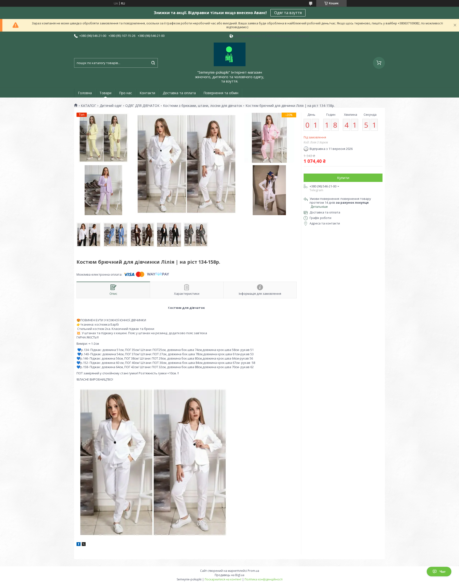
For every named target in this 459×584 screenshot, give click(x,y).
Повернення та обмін (220, 93)
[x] (84, 545)
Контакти (147, 93)
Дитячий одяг (111, 106)
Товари (105, 93)
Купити (343, 177)
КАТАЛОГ (88, 106)
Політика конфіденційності (264, 579)
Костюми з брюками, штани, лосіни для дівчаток (202, 106)
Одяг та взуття (288, 12)
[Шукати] (153, 63)
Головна (85, 93)
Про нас (125, 93)
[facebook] (78, 545)
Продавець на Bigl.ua (229, 575)
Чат (443, 571)
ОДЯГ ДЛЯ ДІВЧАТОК (142, 106)
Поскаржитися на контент (223, 579)
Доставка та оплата (179, 93)
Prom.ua (253, 571)
